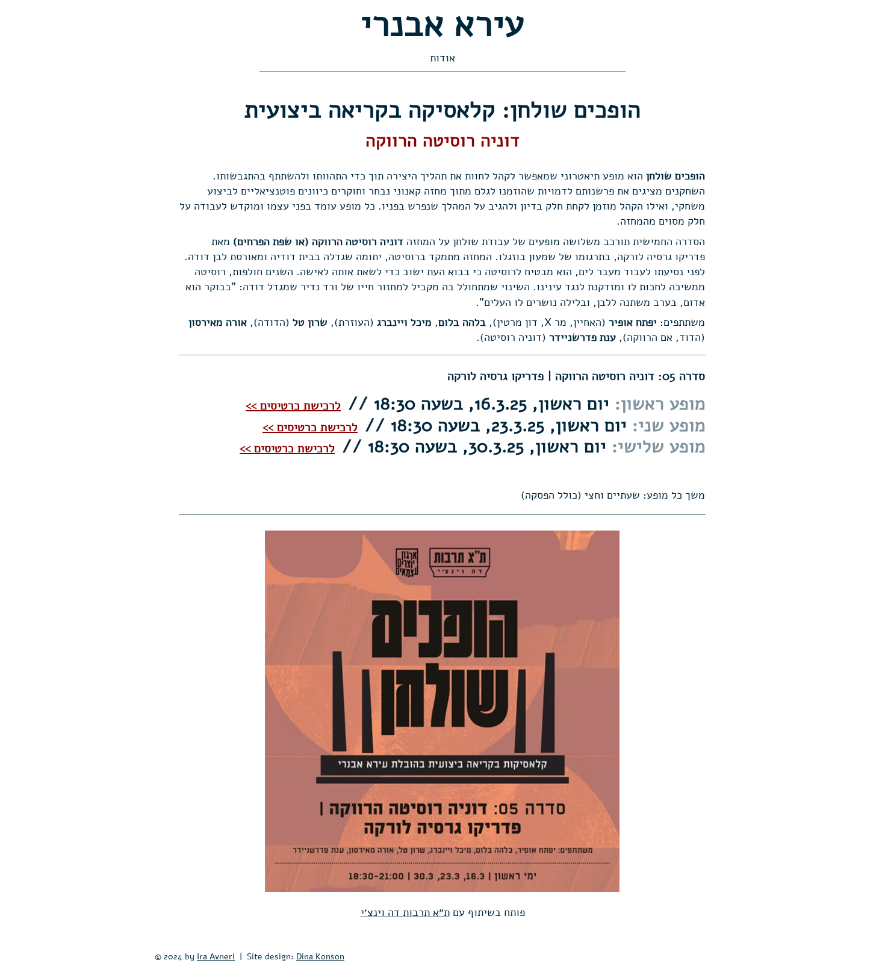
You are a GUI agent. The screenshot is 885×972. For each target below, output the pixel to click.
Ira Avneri (216, 956)
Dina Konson (320, 956)
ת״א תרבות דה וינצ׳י (405, 912)
